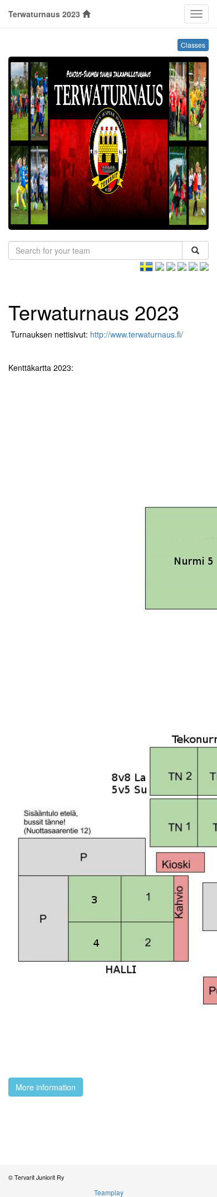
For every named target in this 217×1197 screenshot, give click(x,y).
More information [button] (46, 1087)
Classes (193, 44)
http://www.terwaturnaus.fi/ (136, 334)
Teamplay (109, 1192)
